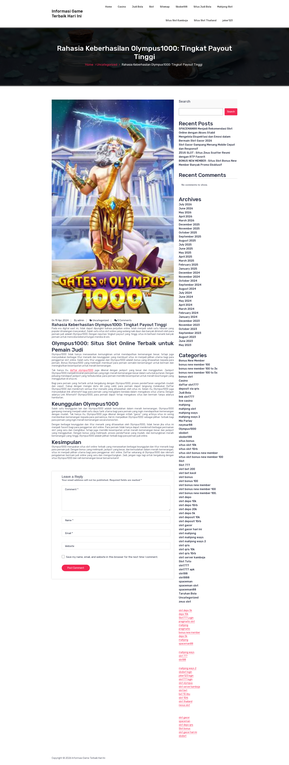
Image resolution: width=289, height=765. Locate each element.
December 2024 (189, 272)
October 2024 (188, 280)
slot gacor (185, 525)
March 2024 (186, 308)
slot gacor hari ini (190, 529)
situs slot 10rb (188, 449)
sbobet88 (185, 436)
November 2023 (189, 325)
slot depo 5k (187, 513)
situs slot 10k (187, 445)
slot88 (183, 573)
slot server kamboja (192, 557)
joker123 (227, 20)
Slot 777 (184, 465)
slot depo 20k (188, 509)
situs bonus (186, 440)
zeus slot (185, 601)
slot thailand (185, 701)
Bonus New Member (192, 360)
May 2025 (185, 252)
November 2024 (189, 276)
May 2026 (185, 212)
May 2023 (185, 345)
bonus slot (186, 376)
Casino (122, 6)
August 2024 (187, 288)
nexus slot (184, 705)
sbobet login (185, 672)
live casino (186, 400)
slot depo (185, 497)
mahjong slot (187, 408)
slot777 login (185, 679)
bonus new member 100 (194, 364)
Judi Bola (137, 6)
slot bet (183, 690)
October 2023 (188, 329)
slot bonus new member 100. (197, 493)
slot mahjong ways (191, 537)
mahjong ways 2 (189, 416)
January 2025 (188, 268)
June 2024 (186, 296)
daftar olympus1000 (81, 370)
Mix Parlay (185, 420)
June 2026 (186, 208)
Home (108, 6)
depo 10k (183, 614)
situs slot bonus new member (198, 453)
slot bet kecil (187, 473)
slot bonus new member (195, 485)
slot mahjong (187, 533)
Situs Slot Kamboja (177, 20)
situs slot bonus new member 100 (201, 457)
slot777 (184, 565)
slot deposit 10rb (190, 521)
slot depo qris (186, 724)
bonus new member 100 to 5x (198, 372)
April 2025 (185, 256)
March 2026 (186, 220)
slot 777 (183, 656)
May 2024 (185, 300)
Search (184, 101)
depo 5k (183, 636)
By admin (79, 320)
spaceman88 (187, 589)
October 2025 (188, 232)
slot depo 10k (187, 501)
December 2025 (189, 224)
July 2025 (185, 244)
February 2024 (188, 312)
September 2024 (190, 284)
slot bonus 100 (188, 481)
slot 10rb (183, 697)
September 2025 (190, 236)
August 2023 (187, 337)
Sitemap (165, 6)
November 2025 (189, 228)
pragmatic (184, 628)
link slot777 (186, 396)
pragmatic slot (187, 621)
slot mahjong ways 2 (192, 541)
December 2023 (189, 321)
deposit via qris (189, 388)
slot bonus (186, 477)
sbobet (183, 432)
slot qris (184, 545)
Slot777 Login (186, 617)
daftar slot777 (189, 384)
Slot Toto (185, 561)
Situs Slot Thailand (205, 20)
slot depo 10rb (188, 505)
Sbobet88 (181, 6)
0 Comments (124, 320)
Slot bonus (184, 728)
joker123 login (186, 675)
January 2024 (188, 316)
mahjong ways (188, 412)
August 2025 (187, 240)
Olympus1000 (187, 428)
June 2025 (186, 248)
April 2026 (185, 216)
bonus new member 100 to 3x (198, 368)
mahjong (184, 404)
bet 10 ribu (184, 694)
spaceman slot (188, 585)
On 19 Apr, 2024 (60, 320)
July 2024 (185, 292)
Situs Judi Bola (202, 6)
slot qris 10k (187, 549)
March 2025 (186, 260)
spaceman (185, 581)
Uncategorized (107, 64)
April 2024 (185, 304)
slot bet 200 (187, 469)
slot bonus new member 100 (197, 489)
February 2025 (188, 264)
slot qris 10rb (187, 553)
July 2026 (185, 204)
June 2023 (186, 341)
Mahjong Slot (225, 6)
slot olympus (186, 683)
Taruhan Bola (188, 593)
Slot (151, 6)
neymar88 (185, 424)
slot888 (184, 577)
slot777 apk (187, 569)
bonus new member (189, 632)
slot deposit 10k (189, 517)
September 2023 (190, 333)
